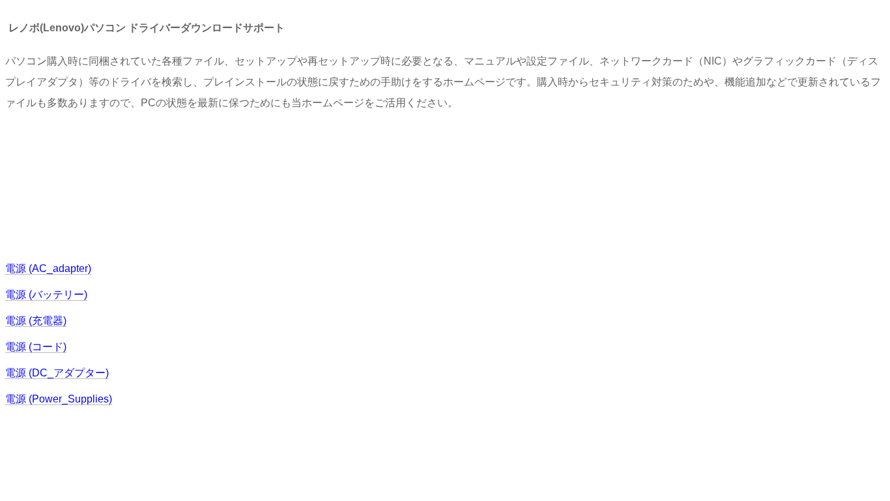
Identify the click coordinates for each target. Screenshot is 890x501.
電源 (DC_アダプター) (57, 372)
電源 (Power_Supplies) (58, 398)
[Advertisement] (242, 184)
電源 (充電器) (35, 320)
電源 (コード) (35, 346)
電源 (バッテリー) (46, 294)
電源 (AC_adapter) (48, 268)
